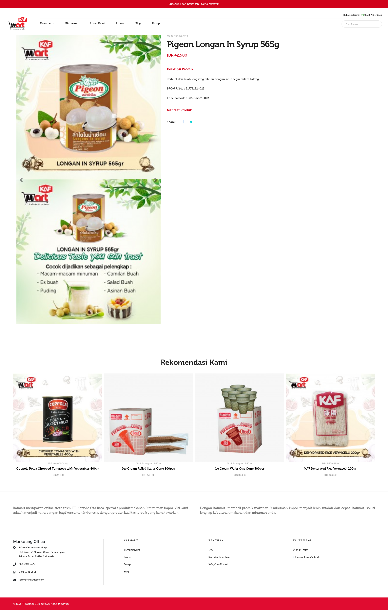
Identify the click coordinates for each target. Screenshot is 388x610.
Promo (120, 23)
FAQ (211, 549)
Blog (138, 23)
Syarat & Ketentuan (220, 557)
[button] (21, 179)
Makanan (46, 23)
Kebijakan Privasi (218, 564)
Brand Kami (97, 23)
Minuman (71, 23)
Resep (156, 23)
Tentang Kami (132, 549)
